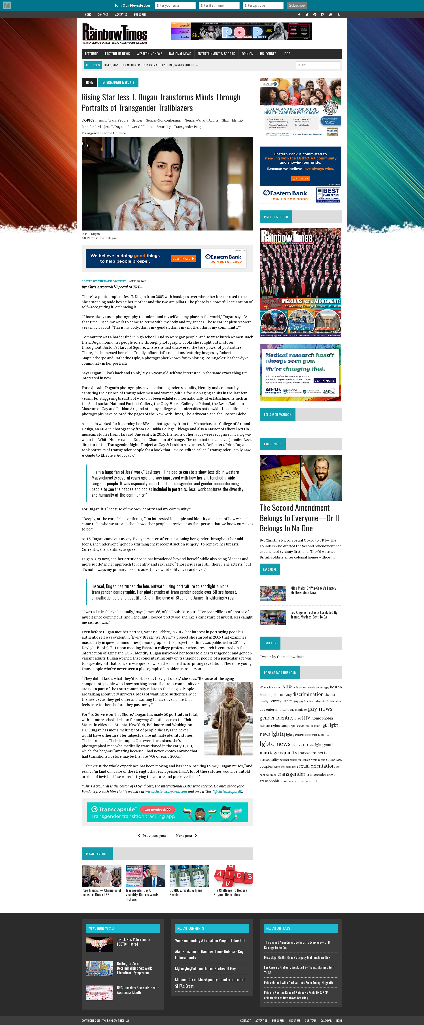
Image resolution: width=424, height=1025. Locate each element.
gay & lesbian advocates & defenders (320, 701)
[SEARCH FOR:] (318, 64)
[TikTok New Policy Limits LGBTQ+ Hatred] (99, 949)
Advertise (121, 14)
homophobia (322, 718)
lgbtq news (275, 743)
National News (180, 53)
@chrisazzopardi (227, 791)
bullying (286, 695)
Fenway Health (281, 701)
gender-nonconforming (164, 120)
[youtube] (330, 14)
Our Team (310, 1020)
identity (238, 120)
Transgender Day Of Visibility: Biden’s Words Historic (142, 895)
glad (225, 120)
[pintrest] (314, 14)
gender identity (276, 717)
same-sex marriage (285, 766)
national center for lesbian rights (298, 759)
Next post (184, 835)
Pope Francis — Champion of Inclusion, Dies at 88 (101, 893)
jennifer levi (91, 126)
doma (330, 694)
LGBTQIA (323, 734)
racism (321, 759)
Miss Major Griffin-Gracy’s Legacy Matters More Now (313, 590)
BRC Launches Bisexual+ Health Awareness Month (138, 990)
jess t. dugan (114, 126)
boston (336, 687)
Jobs (286, 53)
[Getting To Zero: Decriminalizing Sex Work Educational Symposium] (99, 973)
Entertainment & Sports (216, 53)
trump (284, 781)
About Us (294, 1020)
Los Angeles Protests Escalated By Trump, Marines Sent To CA (314, 615)
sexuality (164, 126)
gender (137, 120)
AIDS (287, 687)
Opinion (247, 53)
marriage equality (278, 753)
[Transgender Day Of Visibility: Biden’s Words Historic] (145, 883)
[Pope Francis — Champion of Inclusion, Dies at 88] (101, 883)
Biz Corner (268, 53)
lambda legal (303, 725)
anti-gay (324, 687)
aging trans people (113, 120)
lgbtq (278, 734)
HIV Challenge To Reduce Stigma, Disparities (230, 893)
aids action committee (306, 687)
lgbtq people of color (303, 745)
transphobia (270, 781)
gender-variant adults (201, 120)
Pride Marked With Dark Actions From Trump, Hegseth (298, 982)
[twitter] (306, 14)
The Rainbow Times (112, 281)
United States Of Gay (220, 968)
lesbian (315, 726)
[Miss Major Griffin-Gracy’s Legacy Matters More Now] (273, 597)
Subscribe (140, 14)
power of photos (140, 126)
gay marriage (298, 710)
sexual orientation (316, 766)
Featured (91, 53)
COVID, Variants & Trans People (186, 893)
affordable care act (270, 687)
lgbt (325, 725)
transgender (291, 773)
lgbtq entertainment (301, 734)
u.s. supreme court (303, 781)
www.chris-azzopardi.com (166, 791)
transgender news (320, 774)
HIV (306, 718)
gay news (320, 708)
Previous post (154, 835)
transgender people (189, 126)
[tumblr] (338, 14)
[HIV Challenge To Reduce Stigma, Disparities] (233, 883)
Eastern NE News (117, 53)
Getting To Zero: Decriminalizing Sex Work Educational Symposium (134, 968)
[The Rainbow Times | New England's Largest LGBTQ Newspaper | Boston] (123, 33)
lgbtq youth (324, 744)
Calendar (326, 1020)
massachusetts (312, 753)
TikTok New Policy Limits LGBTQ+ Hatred (133, 942)
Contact (103, 14)
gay (295, 701)
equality (264, 701)
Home (88, 14)
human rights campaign (277, 725)
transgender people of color (104, 133)
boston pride (269, 694)
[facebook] (299, 14)
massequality (269, 759)
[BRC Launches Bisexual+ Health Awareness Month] (99, 997)
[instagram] (322, 14)
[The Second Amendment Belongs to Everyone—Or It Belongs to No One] (301, 498)
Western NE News (149, 53)
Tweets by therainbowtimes (282, 656)
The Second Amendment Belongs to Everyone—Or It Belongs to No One (299, 517)
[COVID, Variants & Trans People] (189, 883)
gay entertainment (274, 709)
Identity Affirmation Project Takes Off (217, 940)
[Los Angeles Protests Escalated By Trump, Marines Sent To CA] (273, 622)
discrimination (308, 694)
